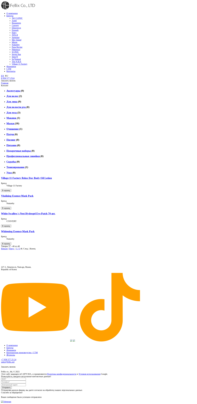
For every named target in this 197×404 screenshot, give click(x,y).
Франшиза (11, 350)
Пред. (11, 249)
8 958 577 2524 (7, 78)
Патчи (10, 134)
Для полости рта (16, 107)
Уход (9, 172)
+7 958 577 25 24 (8, 359)
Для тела (11, 112)
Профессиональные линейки (23, 156)
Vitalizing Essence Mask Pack (17, 195)
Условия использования (89, 374)
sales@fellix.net (7, 362)
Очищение (12, 129)
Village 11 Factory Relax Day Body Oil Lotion (26, 178)
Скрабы (11, 161)
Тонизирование (15, 167)
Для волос (12, 96)
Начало (4, 249)
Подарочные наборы (18, 150)
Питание (11, 145)
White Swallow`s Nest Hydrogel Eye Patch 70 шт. (28, 213)
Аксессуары (13, 90)
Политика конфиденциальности (61, 374)
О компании (12, 345)
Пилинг (11, 139)
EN (2, 76)
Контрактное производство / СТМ (22, 352)
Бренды (9, 348)
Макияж (11, 118)
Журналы (10, 355)
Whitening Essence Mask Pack (18, 231)
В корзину (6, 190)
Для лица (12, 101)
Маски (10, 123)
